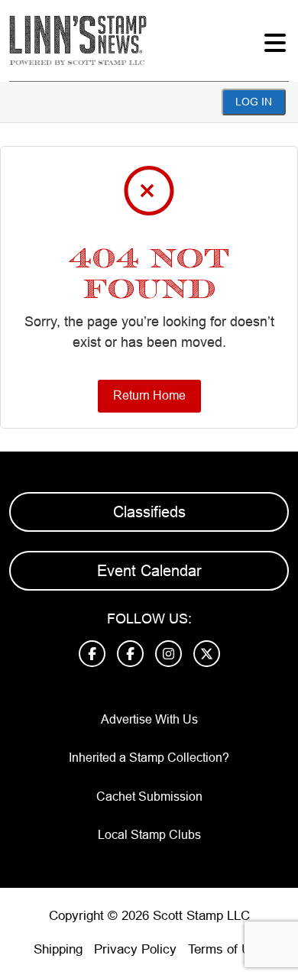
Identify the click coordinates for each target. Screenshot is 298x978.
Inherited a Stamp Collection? (149, 757)
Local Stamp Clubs (149, 834)
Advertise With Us (149, 719)
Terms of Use (226, 949)
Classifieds (149, 512)
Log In (253, 102)
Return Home (149, 395)
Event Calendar (149, 570)
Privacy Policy (135, 949)
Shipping (58, 949)
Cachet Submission (149, 796)
